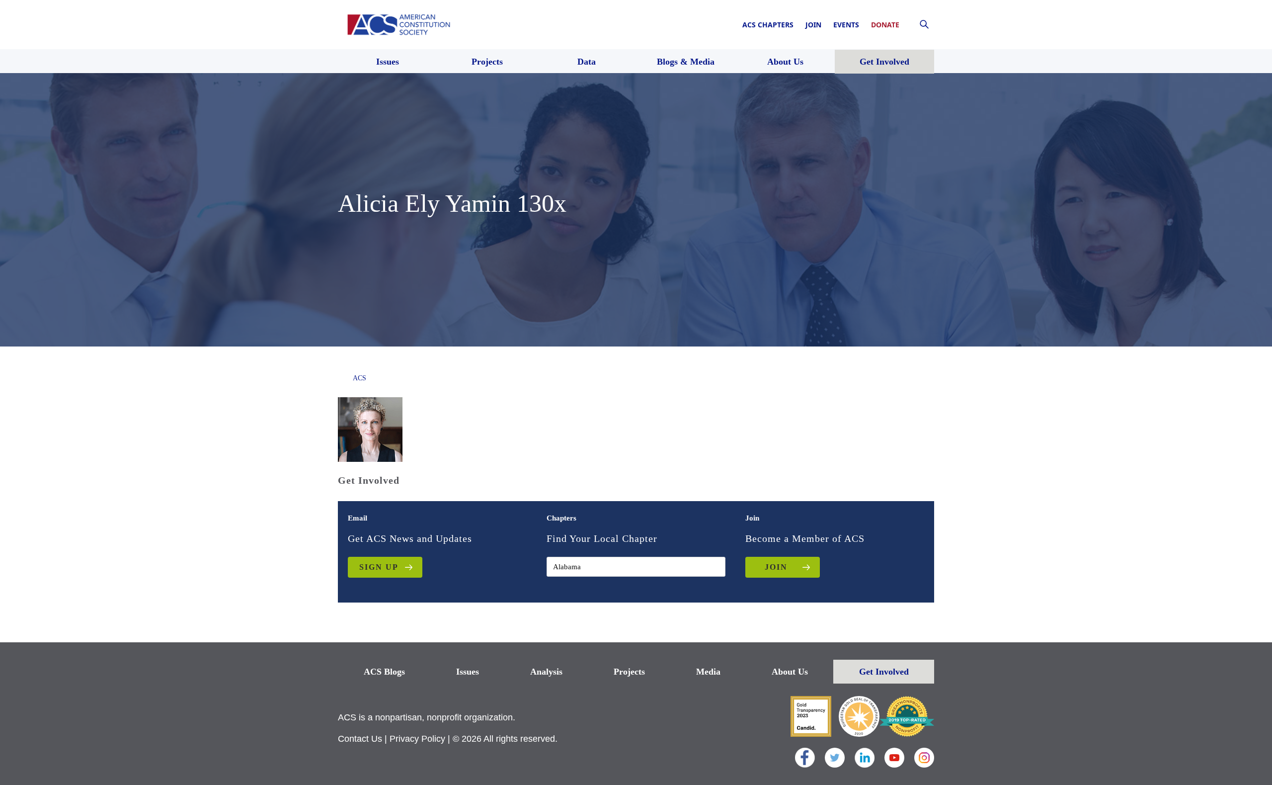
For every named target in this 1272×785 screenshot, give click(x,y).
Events (846, 24)
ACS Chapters (768, 24)
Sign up (378, 567)
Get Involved (884, 672)
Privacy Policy (417, 739)
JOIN (776, 567)
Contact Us (360, 739)
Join (813, 24)
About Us (790, 672)
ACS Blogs (384, 672)
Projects (629, 672)
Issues (467, 672)
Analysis (546, 672)
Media (708, 672)
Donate (885, 24)
